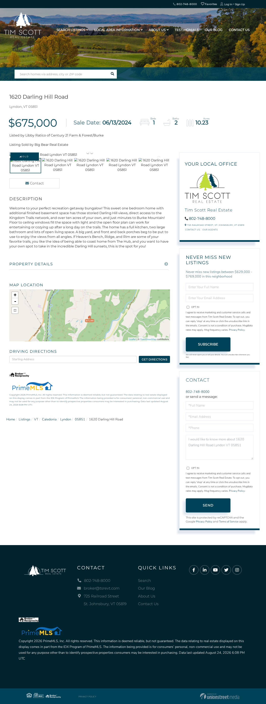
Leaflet (132, 339)
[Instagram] (237, 570)
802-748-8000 (186, 4)
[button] (112, 74)
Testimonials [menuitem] (187, 30)
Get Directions (154, 359)
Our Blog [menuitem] (214, 30)
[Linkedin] (204, 570)
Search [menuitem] (144, 580)
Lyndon (65, 419)
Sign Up (240, 4)
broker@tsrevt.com (101, 588)
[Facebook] (193, 570)
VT (36, 419)
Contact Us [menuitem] (239, 30)
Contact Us (192, 229)
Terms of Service (229, 521)
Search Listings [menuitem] (71, 30)
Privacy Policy (237, 330)
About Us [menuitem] (157, 30)
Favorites (210, 4)
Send (208, 505)
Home (10, 419)
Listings (24, 419)
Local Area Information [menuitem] (117, 30)
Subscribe (208, 344)
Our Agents (210, 229)
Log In (228, 4)
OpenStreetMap (148, 339)
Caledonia (49, 419)
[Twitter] (226, 570)
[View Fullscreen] (15, 310)
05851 (80, 419)
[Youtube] (215, 570)
